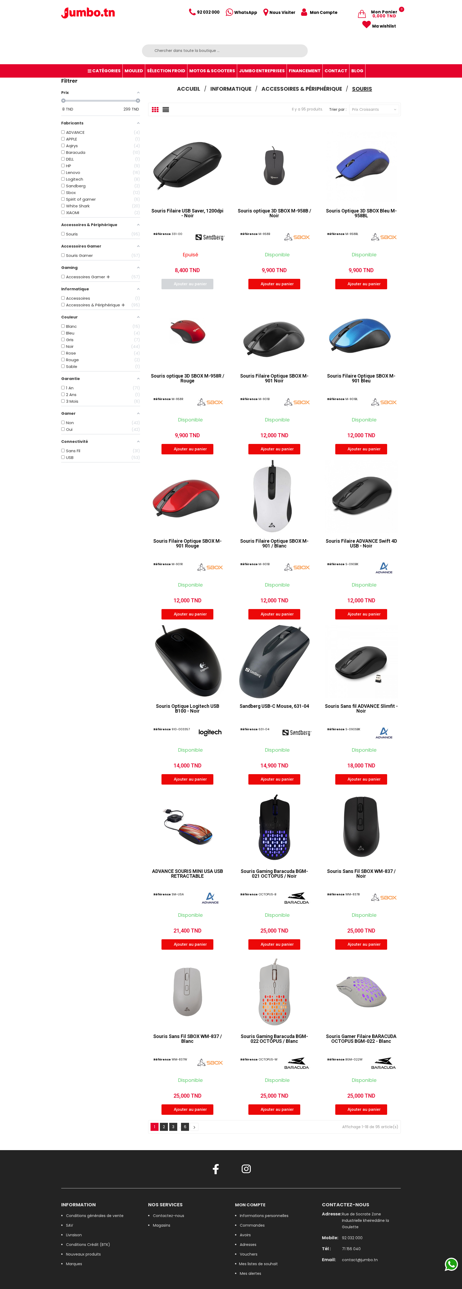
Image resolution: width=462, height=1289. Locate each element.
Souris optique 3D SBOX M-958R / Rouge (187, 378)
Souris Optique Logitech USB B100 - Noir (187, 708)
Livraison (74, 1235)
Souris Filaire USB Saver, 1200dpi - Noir (187, 213)
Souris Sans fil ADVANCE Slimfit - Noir (361, 708)
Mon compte (250, 1205)
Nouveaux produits (83, 1254)
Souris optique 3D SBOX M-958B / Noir (274, 213)
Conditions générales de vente (95, 1215)
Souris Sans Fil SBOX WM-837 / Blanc (187, 1038)
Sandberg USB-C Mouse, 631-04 (274, 706)
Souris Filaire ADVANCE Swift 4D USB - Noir (361, 543)
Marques (74, 1264)
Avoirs (245, 1235)
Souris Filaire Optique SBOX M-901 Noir (274, 378)
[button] (187, 284)
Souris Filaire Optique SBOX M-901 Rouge (187, 543)
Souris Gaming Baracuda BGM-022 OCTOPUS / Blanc (274, 1038)
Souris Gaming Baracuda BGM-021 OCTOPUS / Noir (274, 873)
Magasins (161, 1225)
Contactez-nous (168, 1215)
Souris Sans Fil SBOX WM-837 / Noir (361, 873)
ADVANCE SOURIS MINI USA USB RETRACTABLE (187, 873)
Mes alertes (250, 1273)
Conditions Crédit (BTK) (88, 1244)
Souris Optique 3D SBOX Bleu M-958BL (361, 213)
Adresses (248, 1244)
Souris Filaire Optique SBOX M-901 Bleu (361, 378)
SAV (69, 1225)
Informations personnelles (264, 1215)
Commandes (252, 1225)
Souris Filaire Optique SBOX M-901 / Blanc (274, 543)
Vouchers (248, 1254)
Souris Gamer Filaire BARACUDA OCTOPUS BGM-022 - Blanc (361, 1038)
